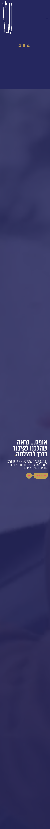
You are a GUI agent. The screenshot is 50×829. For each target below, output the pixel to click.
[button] (45, 17)
